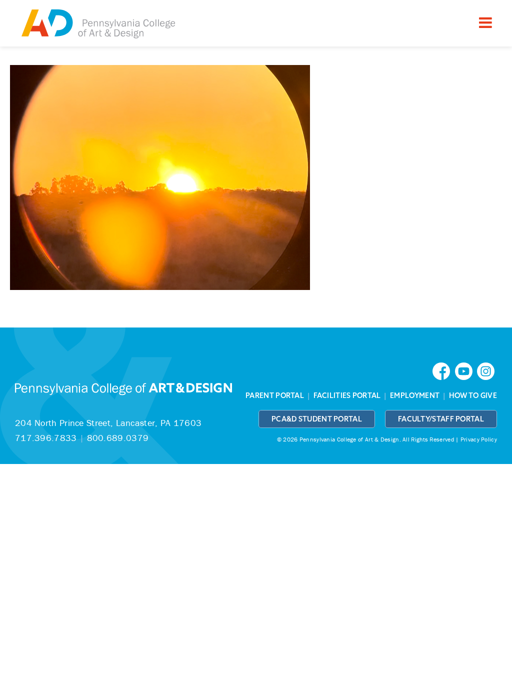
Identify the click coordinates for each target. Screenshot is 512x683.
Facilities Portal (347, 395)
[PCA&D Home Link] (97, 24)
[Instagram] (487, 370)
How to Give (473, 395)
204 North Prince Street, (108, 422)
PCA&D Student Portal (317, 419)
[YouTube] (466, 370)
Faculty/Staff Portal (441, 419)
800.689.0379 (118, 438)
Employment (415, 395)
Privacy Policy (478, 439)
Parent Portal (275, 395)
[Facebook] (443, 370)
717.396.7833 (46, 438)
